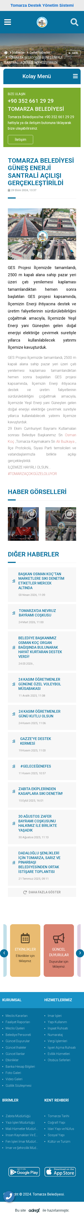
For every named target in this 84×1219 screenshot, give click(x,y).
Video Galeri (14, 1079)
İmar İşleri (55, 1016)
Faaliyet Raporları (18, 1022)
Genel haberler (40, 52)
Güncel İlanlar (15, 1054)
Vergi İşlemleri (57, 1041)
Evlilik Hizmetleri (59, 1054)
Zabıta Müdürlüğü (18, 1116)
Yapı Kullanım (57, 1022)
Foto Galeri (13, 1073)
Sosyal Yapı (56, 1135)
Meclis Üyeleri (15, 1028)
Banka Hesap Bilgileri (20, 1066)
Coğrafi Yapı (56, 1122)
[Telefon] (9, 1196)
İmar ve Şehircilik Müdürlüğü (23, 1148)
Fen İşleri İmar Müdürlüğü (23, 1141)
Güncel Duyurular (18, 1041)
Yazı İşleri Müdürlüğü (20, 1122)
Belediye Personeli (18, 1035)
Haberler (19, 52)
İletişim (20, 139)
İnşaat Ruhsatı (58, 1028)
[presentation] (4, 953)
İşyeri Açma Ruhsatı (62, 1047)
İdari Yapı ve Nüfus (61, 1129)
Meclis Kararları (17, 1016)
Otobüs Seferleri (59, 1060)
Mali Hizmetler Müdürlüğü (23, 1129)
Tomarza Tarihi (58, 1116)
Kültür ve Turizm (59, 1141)
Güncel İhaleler (16, 1047)
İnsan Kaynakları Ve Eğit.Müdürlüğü (23, 1135)
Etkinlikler (12, 1060)
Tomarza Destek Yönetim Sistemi (42, 5)
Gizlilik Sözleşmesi (18, 1085)
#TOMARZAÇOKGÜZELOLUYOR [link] (32, 474)
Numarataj (55, 1035)
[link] (65, 441)
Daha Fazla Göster (45, 892)
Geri (75, 53)
